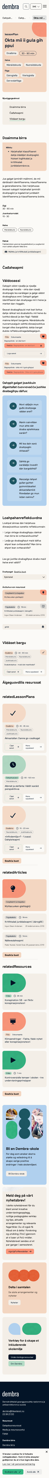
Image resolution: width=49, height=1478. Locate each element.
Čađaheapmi (16, 112)
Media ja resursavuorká (13, 1429)
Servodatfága (14, 80)
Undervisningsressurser (22, 1357)
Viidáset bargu (17, 118)
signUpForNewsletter (18, 1251)
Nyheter (14, 1302)
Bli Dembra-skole (16, 1173)
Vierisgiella (28, 75)
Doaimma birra (18, 106)
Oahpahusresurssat (7, 17)
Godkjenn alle (11, 1472)
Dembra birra (8, 1445)
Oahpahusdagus (22, 17)
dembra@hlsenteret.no (13, 1411)
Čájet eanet (11, 672)
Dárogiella (12, 75)
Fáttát (5, 1433)
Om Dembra (16, 1363)
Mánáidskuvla (14, 64)
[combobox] (36, 6)
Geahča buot (20, 571)
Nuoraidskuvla (33, 64)
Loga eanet (11, 353)
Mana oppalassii (32, 672)
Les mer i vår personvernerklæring (18, 1464)
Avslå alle (31, 1472)
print (7, 627)
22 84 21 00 (8, 1414)
